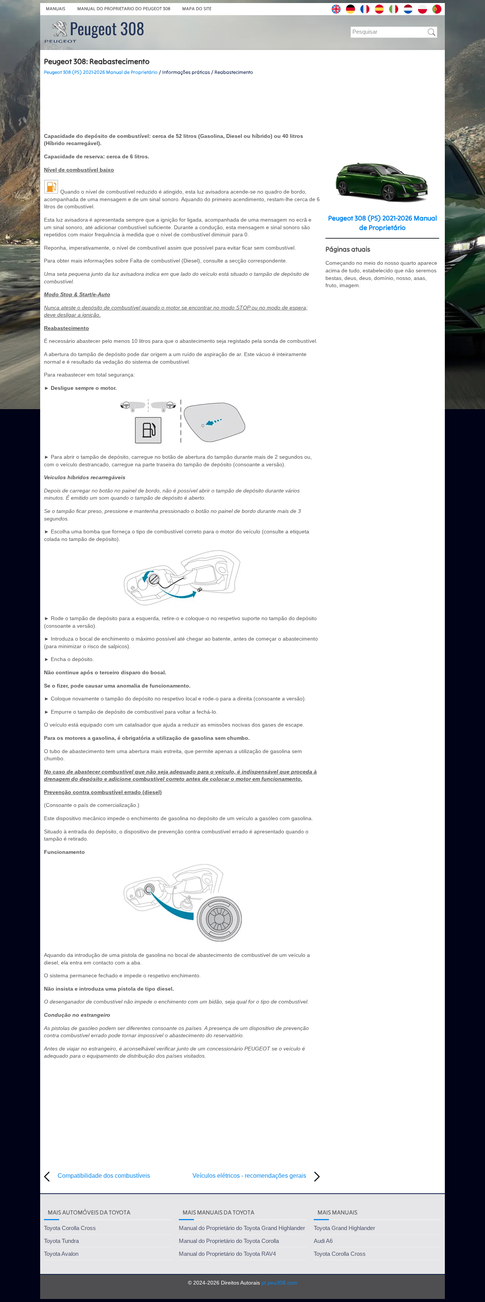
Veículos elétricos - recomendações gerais (249, 1175)
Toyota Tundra (61, 1241)
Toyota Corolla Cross (70, 1228)
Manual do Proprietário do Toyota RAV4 (227, 1253)
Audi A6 (323, 1241)
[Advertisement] (182, 104)
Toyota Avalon (61, 1253)
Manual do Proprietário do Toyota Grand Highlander (242, 1228)
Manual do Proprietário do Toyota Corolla (229, 1241)
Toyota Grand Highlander (344, 1228)
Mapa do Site (196, 8)
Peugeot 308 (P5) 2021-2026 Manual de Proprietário (101, 72)
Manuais (55, 8)
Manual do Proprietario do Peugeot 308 (123, 8)
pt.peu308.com (279, 1283)
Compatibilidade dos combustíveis (104, 1175)
